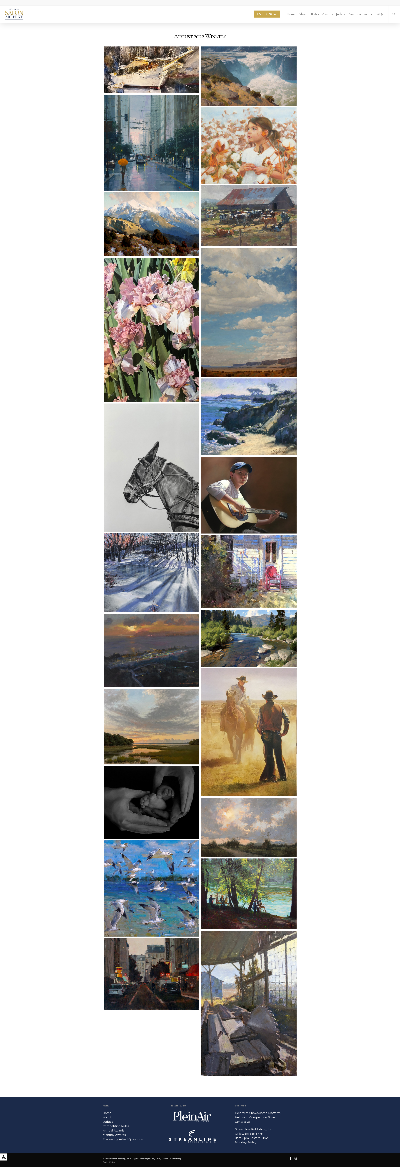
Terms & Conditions (171, 1158)
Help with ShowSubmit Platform (258, 1113)
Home (107, 1113)
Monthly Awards (114, 1135)
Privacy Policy (154, 1158)
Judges (108, 1122)
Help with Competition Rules (255, 1117)
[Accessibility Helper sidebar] (4, 1157)
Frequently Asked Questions (123, 1139)
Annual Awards (113, 1130)
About (107, 1117)
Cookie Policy (109, 1162)
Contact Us (242, 1122)
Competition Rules (116, 1126)
